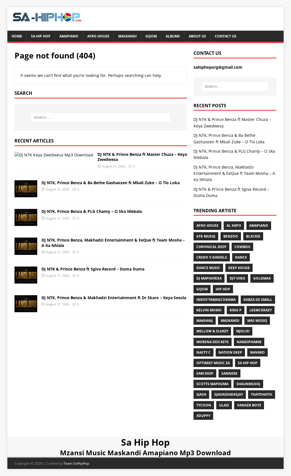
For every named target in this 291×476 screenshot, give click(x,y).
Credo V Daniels (211, 257)
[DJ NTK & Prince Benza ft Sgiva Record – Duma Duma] (25, 280)
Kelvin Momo (209, 310)
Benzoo (230, 236)
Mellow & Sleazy (212, 331)
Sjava (201, 394)
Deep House (239, 267)
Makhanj (204, 320)
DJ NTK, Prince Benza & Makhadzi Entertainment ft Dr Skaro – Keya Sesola (113, 297)
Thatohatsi (261, 394)
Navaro (257, 352)
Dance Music (208, 267)
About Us (197, 36)
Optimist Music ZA (213, 362)
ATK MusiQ (205, 236)
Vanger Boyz (249, 405)
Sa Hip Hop (41, 36)
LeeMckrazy (261, 310)
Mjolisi (243, 331)
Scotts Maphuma (212, 383)
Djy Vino (237, 278)
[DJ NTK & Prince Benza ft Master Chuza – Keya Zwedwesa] (53, 155)
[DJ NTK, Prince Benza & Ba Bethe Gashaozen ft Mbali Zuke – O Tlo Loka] (25, 194)
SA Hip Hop (247, 362)
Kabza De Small (258, 299)
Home (17, 36)
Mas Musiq (257, 320)
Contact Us (225, 36)
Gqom (151, 36)
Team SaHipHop (76, 463)
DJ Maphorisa (209, 278)
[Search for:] (100, 117)
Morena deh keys (212, 341)
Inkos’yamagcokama (216, 299)
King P (236, 310)
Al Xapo (233, 225)
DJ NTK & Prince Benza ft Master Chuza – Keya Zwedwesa (142, 157)
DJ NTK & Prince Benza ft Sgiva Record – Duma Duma (92, 269)
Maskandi (127, 36)
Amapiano (68, 36)
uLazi (224, 405)
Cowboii (242, 246)
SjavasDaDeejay (228, 394)
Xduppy (203, 415)
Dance (241, 257)
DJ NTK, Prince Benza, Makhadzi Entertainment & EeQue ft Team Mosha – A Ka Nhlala (113, 242)
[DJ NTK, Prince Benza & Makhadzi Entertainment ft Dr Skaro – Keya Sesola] (25, 308)
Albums (173, 36)
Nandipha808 (249, 341)
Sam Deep (204, 373)
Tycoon (203, 405)
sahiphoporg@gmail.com (218, 67)
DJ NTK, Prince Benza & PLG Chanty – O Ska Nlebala (91, 211)
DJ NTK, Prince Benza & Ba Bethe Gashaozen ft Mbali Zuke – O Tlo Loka (110, 182)
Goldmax (262, 278)
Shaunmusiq (248, 383)
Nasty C (203, 352)
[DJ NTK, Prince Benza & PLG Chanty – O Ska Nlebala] (25, 222)
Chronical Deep (211, 246)
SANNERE (229, 373)
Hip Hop (223, 289)
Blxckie (253, 236)
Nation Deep (230, 352)
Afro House (98, 36)
